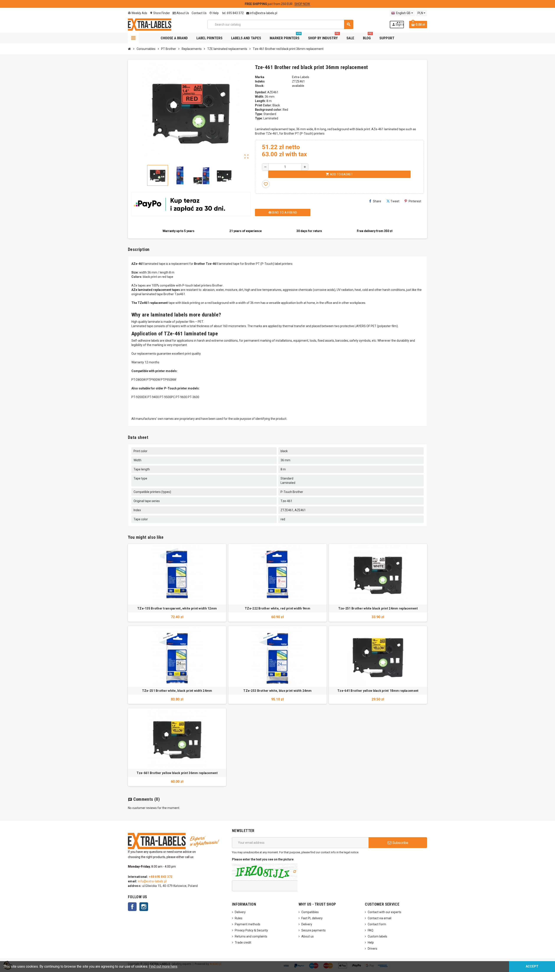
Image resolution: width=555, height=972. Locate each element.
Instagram (143, 906)
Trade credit (243, 942)
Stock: (259, 85)
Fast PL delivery (312, 918)
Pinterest (415, 201)
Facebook (132, 906)
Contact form (377, 924)
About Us (182, 13)
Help (214, 13)
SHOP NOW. (302, 4)
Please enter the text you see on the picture (263, 859)
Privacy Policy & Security (251, 930)
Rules (238, 918)
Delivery (240, 912)
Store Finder (160, 13)
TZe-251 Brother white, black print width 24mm (177, 690)
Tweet (394, 201)
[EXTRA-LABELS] (149, 24)
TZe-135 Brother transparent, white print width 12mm (177, 608)
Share (377, 201)
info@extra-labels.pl (263, 13)
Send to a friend (282, 212)
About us (307, 936)
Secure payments (313, 930)
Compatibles (310, 912)
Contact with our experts (384, 912)
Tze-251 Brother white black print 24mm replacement (378, 608)
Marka (259, 77)
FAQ (370, 930)
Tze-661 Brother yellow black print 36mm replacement (177, 773)
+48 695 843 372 (160, 876)
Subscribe (399, 842)
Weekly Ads (137, 13)
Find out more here (163, 966)
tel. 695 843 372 (232, 13)
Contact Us (199, 13)
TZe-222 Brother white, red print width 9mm (277, 608)
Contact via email (379, 918)
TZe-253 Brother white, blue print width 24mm (277, 690)
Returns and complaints (251, 936)
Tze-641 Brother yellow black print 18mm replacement (377, 690)
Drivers (372, 948)
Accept (532, 966)
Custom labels (377, 936)
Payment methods (247, 924)
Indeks (260, 81)
